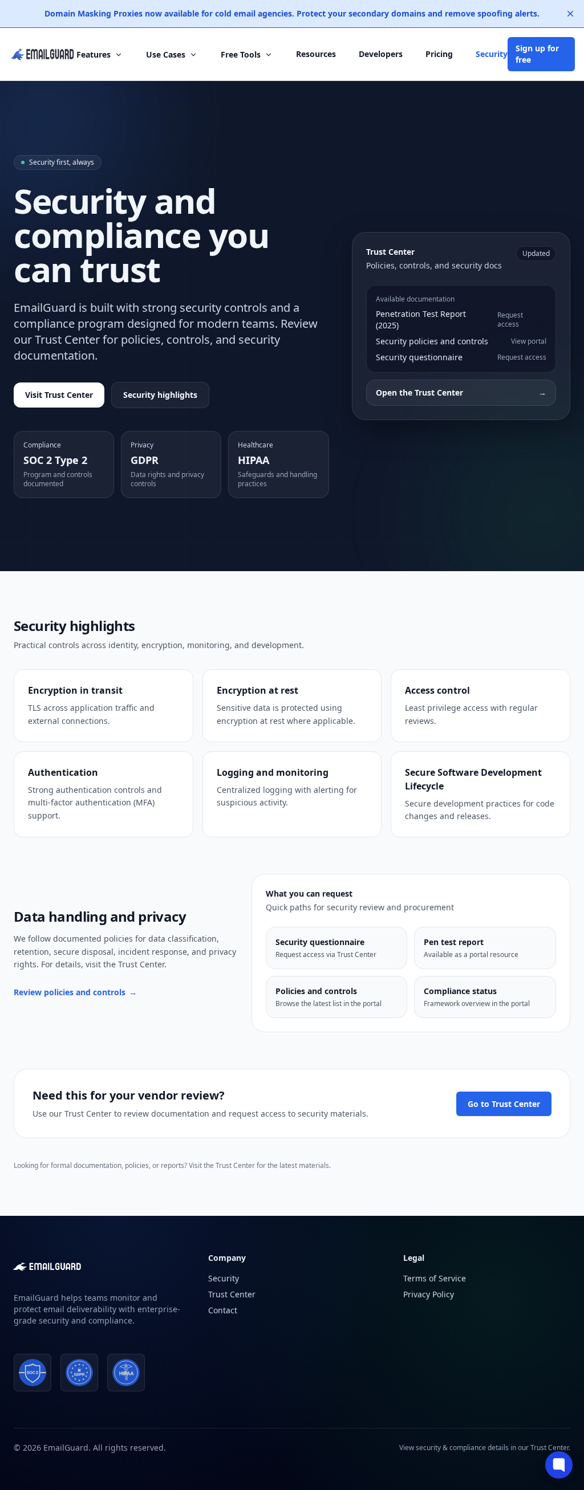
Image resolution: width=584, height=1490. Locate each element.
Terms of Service (434, 1278)
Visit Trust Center (59, 394)
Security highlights (160, 394)
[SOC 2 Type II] (32, 1372)
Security (492, 53)
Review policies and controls (75, 992)
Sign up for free (537, 54)
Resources (316, 53)
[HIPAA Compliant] (126, 1372)
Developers (381, 53)
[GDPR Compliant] (79, 1372)
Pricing (439, 53)
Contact (222, 1310)
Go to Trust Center (504, 1103)
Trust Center (232, 1294)
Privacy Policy (428, 1294)
